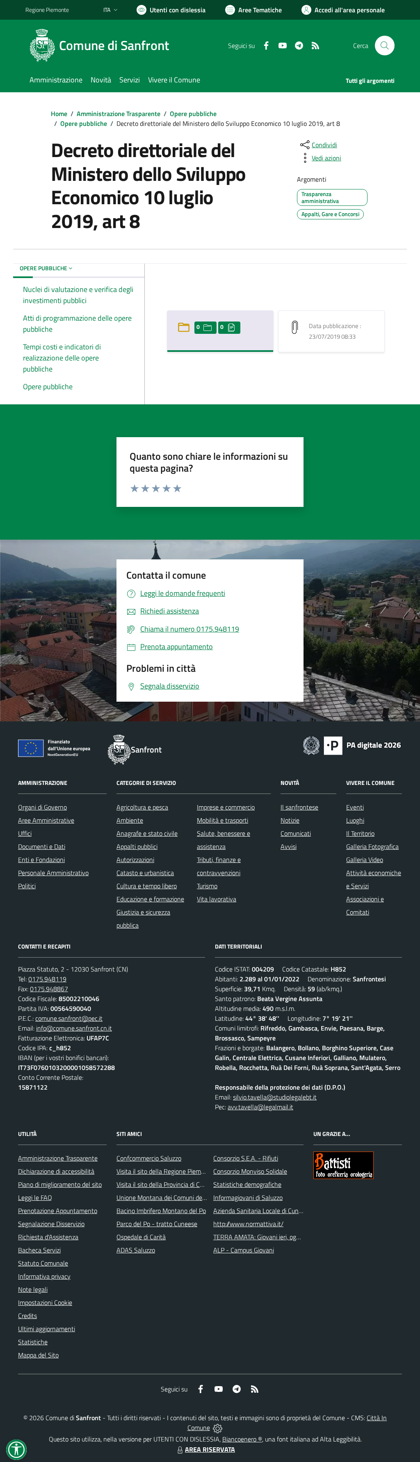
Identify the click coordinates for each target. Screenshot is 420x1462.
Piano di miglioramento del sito (60, 1184)
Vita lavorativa (216, 899)
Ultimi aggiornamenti (46, 1329)
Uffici (25, 833)
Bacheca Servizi (39, 1250)
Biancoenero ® (242, 1439)
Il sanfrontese (299, 807)
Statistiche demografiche (247, 1184)
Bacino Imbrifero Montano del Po (161, 1211)
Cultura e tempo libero (146, 886)
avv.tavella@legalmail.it (260, 1107)
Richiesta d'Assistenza (48, 1237)
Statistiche (33, 1342)
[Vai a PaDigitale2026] (352, 744)
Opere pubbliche (193, 114)
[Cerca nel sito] (385, 45)
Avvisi (289, 846)
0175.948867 (49, 989)
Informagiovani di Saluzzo (248, 1197)
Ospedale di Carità (141, 1237)
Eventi (355, 807)
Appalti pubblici (137, 846)
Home (59, 114)
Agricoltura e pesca (142, 807)
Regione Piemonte (47, 9)
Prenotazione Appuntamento (57, 1211)
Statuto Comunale (43, 1263)
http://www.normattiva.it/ (248, 1224)
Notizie (290, 820)
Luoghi (355, 820)
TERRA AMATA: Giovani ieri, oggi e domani (270, 1237)
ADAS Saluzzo (135, 1250)
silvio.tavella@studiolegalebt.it (275, 1097)
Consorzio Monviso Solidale (250, 1171)
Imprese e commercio (226, 807)
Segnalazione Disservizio (51, 1224)
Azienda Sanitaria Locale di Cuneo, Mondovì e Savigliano (289, 1211)
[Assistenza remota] (217, 1427)
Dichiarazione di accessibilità (56, 1171)
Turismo (207, 886)
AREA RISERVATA (210, 1449)
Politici (27, 886)
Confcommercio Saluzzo (148, 1158)
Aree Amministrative (46, 820)
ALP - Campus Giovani (243, 1250)
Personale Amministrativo (53, 873)
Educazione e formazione (150, 899)
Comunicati (296, 833)
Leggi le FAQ (35, 1197)
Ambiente (129, 820)
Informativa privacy (44, 1276)
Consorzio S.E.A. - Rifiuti (245, 1158)
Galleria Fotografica (372, 846)
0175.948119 (47, 979)
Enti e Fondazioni (41, 859)
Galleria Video (364, 859)
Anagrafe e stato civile (147, 833)
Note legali (33, 1289)
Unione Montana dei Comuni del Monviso (172, 1197)
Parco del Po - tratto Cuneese (156, 1224)
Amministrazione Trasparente (118, 114)
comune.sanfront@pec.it (69, 1018)
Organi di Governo (42, 807)
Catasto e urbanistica (145, 873)
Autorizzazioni (135, 859)
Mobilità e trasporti (222, 820)
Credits (27, 1316)
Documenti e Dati (41, 846)
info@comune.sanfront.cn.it (74, 1028)
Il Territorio (360, 833)
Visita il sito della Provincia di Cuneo (164, 1184)
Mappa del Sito (38, 1355)
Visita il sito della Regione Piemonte (165, 1171)
